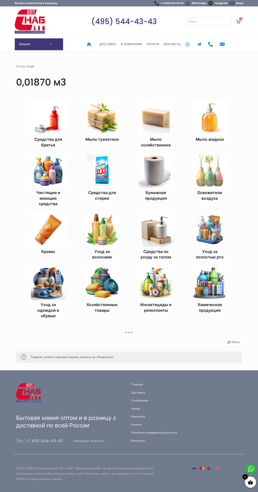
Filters (236, 342)
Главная (137, 384)
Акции (135, 409)
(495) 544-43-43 (124, 21)
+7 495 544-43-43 (44, 441)
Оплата (136, 425)
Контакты (138, 441)
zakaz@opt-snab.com (89, 441)
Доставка (138, 393)
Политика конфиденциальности (154, 433)
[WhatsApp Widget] (251, 469)
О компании (139, 400)
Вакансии (138, 417)
